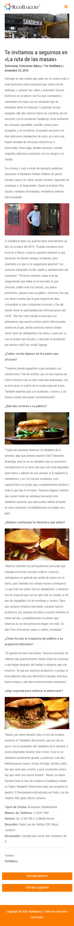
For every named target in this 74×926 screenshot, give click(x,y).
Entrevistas (11, 66)
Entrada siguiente (37, 887)
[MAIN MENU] (66, 6)
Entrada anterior (37, 876)
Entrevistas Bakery (30, 66)
